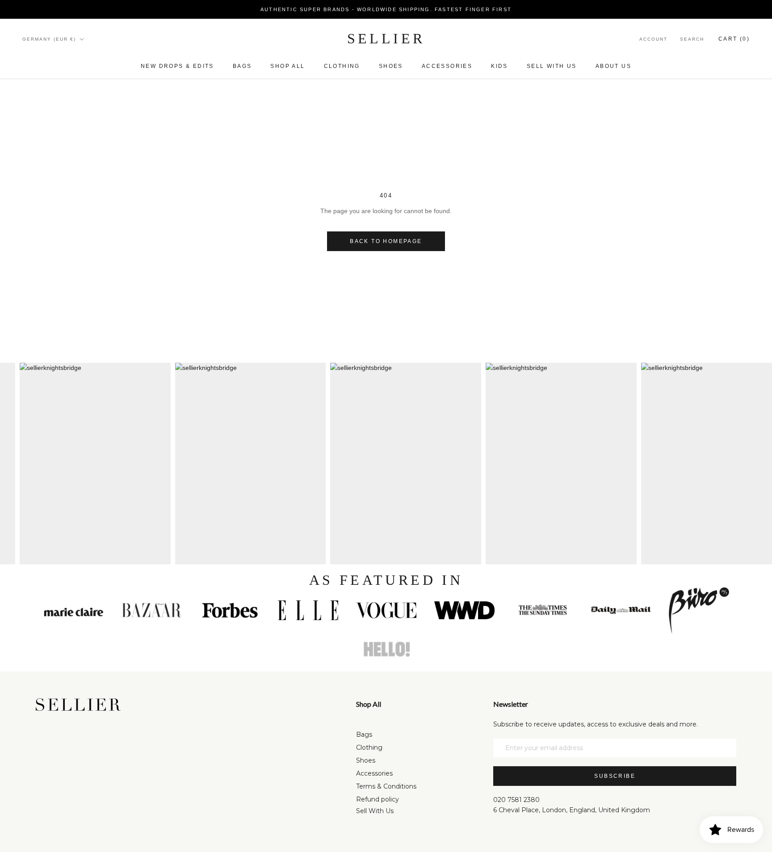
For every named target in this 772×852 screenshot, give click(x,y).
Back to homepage (386, 241)
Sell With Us (375, 811)
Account (653, 39)
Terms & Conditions (386, 786)
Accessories (447, 66)
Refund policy (377, 799)
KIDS (499, 66)
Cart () (734, 39)
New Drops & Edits (177, 66)
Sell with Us (552, 66)
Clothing (342, 66)
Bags (242, 66)
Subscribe (614, 776)
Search (692, 39)
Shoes (391, 66)
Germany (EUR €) (49, 39)
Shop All (287, 66)
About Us (613, 66)
